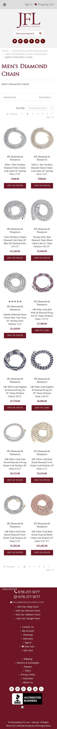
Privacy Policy (28, 674)
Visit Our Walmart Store (28, 614)
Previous (13, 114)
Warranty (28, 638)
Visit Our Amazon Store (28, 610)
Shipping (28, 658)
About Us (28, 682)
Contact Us (28, 626)
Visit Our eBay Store (28, 606)
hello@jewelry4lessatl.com (28, 602)
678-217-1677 (28, 592)
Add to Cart (42, 330)
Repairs (28, 666)
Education (28, 678)
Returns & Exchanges (28, 662)
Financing (28, 634)
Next (48, 117)
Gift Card (28, 650)
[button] (28, 97)
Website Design (24, 725)
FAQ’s (28, 670)
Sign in (28, 4)
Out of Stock (15, 186)
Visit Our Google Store (28, 618)
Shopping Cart (45, 4)
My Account (28, 630)
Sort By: (20, 108)
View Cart (29, 646)
